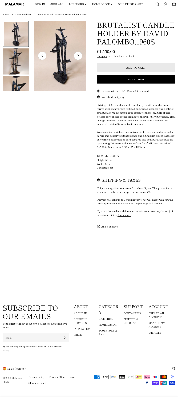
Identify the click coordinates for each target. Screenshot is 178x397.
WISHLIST (155, 332)
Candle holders (23, 14)
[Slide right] (78, 56)
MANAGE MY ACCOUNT (157, 324)
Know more (124, 215)
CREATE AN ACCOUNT (156, 315)
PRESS (78, 334)
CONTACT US (132, 313)
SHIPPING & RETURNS (131, 321)
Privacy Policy (37, 377)
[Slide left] (42, 56)
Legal (72, 377)
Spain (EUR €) (15, 368)
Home (6, 14)
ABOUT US (80, 313)
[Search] (157, 4)
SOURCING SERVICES (80, 321)
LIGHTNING (106, 318)
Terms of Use (43, 346)
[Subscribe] (64, 337)
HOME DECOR (107, 324)
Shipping (102, 56)
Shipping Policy (38, 382)
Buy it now (136, 79)
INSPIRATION (82, 328)
